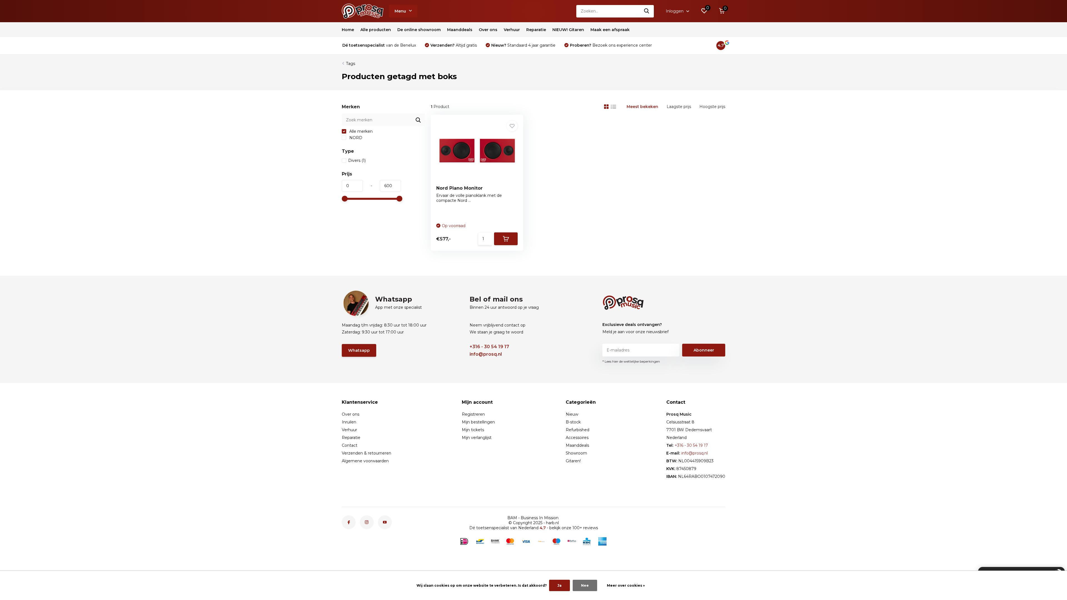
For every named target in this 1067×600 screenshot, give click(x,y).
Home (348, 29)
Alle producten (375, 29)
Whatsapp (359, 350)
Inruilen (349, 422)
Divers (357, 160)
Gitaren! (573, 460)
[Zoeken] (647, 11)
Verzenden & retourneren (366, 453)
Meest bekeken (642, 106)
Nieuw (572, 414)
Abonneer (704, 350)
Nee (585, 585)
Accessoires (577, 437)
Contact (349, 445)
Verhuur (512, 29)
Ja (559, 585)
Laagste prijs (679, 106)
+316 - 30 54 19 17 (489, 346)
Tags (350, 63)
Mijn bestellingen (478, 422)
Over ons (488, 29)
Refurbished (577, 429)
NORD (355, 137)
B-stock (573, 422)
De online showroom (419, 29)
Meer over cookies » (626, 585)
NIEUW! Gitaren (568, 29)
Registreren (473, 414)
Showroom (576, 453)
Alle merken (360, 131)
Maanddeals (459, 29)
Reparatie (536, 29)
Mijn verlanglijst (477, 437)
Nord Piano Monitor (459, 188)
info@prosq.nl (486, 354)
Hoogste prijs (712, 106)
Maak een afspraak (610, 29)
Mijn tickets (473, 429)
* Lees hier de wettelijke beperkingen (631, 361)
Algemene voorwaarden (365, 460)
